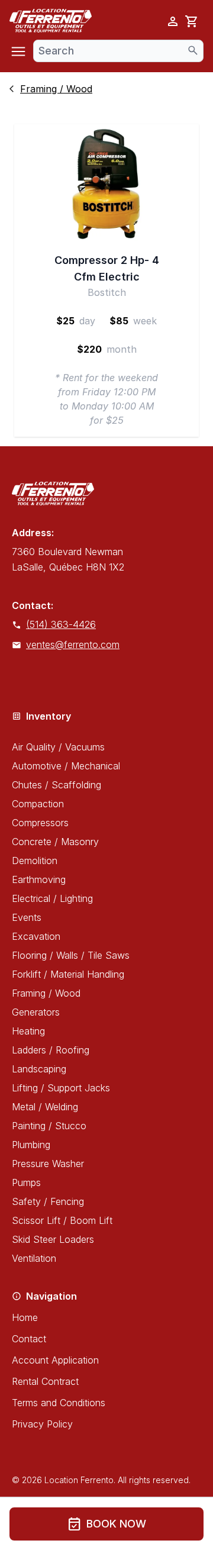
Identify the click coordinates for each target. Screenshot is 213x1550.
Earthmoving (39, 879)
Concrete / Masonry (55, 841)
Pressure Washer (48, 1163)
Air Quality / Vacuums (58, 747)
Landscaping (39, 1069)
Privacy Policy (42, 1424)
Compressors (40, 823)
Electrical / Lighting (52, 898)
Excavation (36, 936)
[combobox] (118, 51)
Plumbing (31, 1145)
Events (26, 917)
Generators (36, 1012)
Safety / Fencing (48, 1201)
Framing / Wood (46, 993)
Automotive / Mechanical (66, 766)
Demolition (34, 860)
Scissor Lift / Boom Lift (62, 1220)
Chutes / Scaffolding (56, 785)
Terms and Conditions (58, 1403)
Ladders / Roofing (50, 1050)
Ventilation (34, 1258)
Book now (106, 1524)
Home (25, 1317)
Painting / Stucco (49, 1126)
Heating (28, 1031)
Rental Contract (45, 1381)
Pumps (26, 1182)
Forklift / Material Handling (68, 974)
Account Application (55, 1360)
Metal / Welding (45, 1107)
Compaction (38, 804)
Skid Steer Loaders (53, 1239)
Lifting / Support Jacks (61, 1088)
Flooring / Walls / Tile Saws (71, 955)
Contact (29, 1339)
